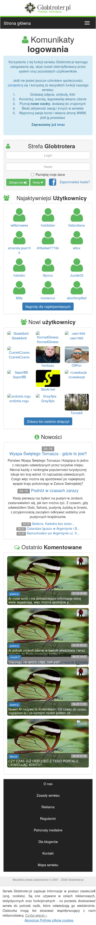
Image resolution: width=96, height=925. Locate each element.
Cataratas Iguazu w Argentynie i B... (53, 528)
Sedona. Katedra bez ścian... (53, 523)
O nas (48, 783)
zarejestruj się (18, 85)
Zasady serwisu (48, 795)
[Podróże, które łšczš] (48, 7)
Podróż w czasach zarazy (55, 490)
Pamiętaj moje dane (50, 174)
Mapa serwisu (48, 864)
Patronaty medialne (48, 830)
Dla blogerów (48, 841)
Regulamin (48, 818)
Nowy (37, 182)
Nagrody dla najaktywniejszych (48, 306)
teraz (61, 124)
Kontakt (48, 853)
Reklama (48, 807)
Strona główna (17, 23)
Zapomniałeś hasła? (75, 182)
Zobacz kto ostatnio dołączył (48, 421)
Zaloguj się (16, 182)
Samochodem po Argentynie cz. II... (53, 533)
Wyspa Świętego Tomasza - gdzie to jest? (48, 453)
